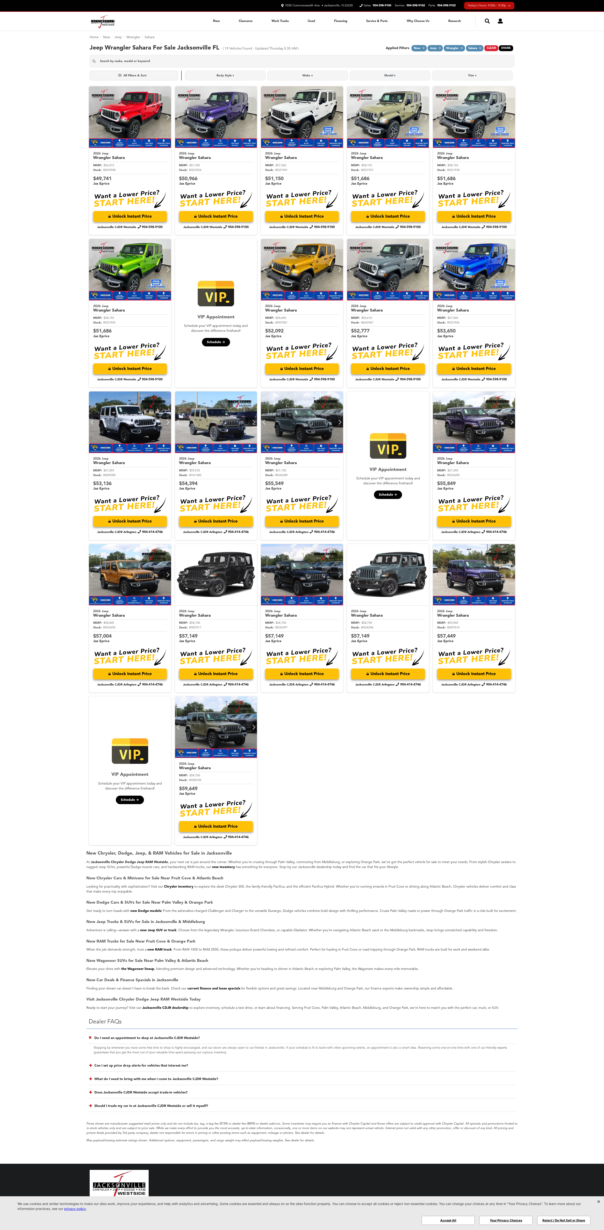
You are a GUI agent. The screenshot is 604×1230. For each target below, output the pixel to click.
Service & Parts (377, 21)
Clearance (245, 21)
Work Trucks (280, 21)
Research (454, 21)
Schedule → (216, 342)
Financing (340, 21)
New (216, 21)
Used (311, 21)
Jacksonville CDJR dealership (165, 1008)
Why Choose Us (418, 21)
